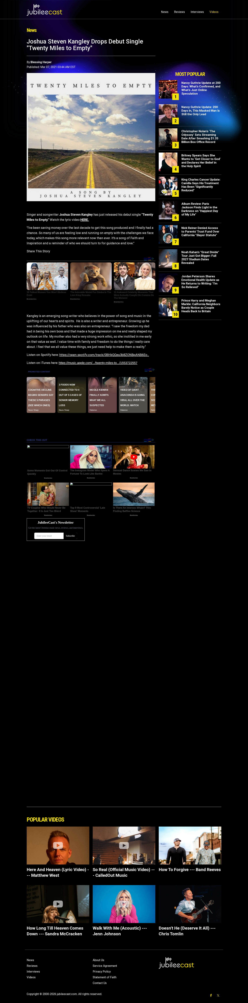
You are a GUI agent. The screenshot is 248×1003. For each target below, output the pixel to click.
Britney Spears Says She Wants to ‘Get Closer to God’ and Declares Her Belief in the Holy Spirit (201, 161)
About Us (98, 960)
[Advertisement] (190, 54)
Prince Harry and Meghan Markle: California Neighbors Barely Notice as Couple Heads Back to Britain (200, 306)
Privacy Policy (102, 971)
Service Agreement (105, 966)
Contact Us (100, 983)
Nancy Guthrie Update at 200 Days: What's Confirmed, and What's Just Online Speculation (201, 88)
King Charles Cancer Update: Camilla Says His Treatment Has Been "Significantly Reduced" (200, 185)
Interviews (197, 12)
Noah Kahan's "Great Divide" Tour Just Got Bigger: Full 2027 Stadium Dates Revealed (200, 257)
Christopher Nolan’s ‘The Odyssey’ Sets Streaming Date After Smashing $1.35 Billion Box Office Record (199, 137)
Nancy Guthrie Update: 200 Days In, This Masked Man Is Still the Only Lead (200, 110)
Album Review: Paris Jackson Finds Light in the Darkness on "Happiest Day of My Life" (199, 209)
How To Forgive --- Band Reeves (190, 869)
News (164, 12)
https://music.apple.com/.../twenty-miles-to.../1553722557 (98, 363)
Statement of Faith (104, 977)
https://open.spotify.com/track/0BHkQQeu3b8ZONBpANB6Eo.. (104, 355)
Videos (214, 12)
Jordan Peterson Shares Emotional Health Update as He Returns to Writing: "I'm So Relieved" (200, 282)
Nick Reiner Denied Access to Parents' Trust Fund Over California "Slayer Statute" (200, 231)
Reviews (179, 12)
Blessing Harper (41, 62)
